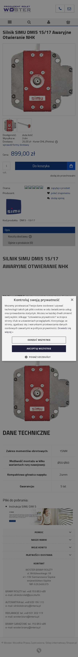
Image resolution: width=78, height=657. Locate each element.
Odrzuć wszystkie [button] (39, 339)
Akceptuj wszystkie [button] (39, 348)
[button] (38, 357)
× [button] (72, 300)
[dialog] (39, 328)
